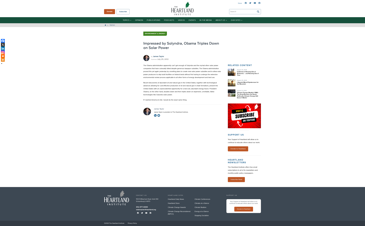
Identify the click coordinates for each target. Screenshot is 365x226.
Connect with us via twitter (250, 3)
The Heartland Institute (182, 8)
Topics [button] (126, 20)
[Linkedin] (3, 48)
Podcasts (169, 20)
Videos (181, 20)
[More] (3, 60)
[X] (3, 45)
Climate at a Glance (202, 203)
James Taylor (158, 56)
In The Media (206, 20)
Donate (109, 11)
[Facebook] (3, 41)
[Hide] (1, 63)
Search (258, 11)
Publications (153, 20)
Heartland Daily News (176, 199)
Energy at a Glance (202, 211)
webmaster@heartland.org (146, 210)
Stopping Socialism (202, 215)
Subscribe (123, 12)
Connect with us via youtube (254, 3)
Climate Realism (200, 207)
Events (192, 20)
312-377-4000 (142, 207)
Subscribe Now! (236, 179)
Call (155, 115)
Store (240, 3)
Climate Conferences (202, 199)
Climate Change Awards (177, 207)
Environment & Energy (155, 33)
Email (158, 115)
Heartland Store (174, 203)
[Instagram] (3, 52)
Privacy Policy (132, 223)
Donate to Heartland (238, 149)
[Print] (3, 56)
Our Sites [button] (235, 20)
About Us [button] (220, 20)
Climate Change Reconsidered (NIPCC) (179, 213)
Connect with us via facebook (245, 3)
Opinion (139, 20)
